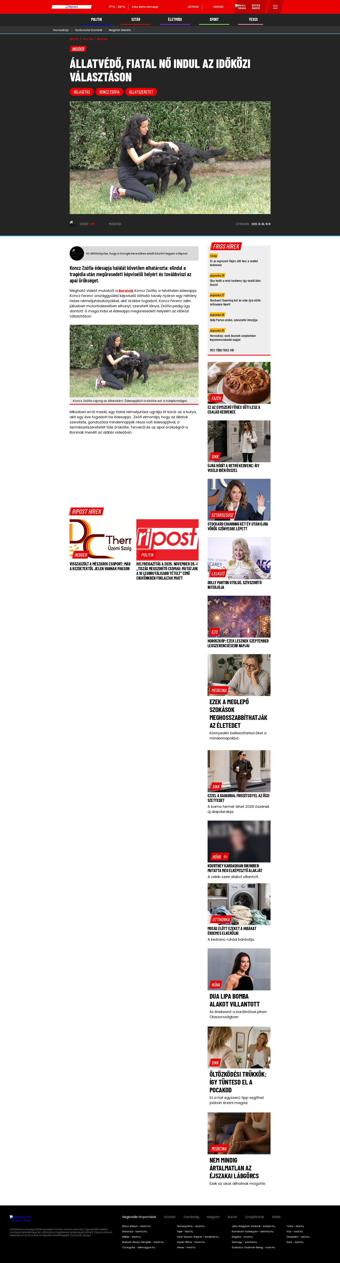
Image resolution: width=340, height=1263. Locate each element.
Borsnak (126, 290)
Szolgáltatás (254, 1217)
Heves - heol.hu (186, 1247)
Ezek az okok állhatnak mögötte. (238, 1183)
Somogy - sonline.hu (244, 1242)
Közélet (170, 1217)
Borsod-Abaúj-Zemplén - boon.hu (143, 1242)
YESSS (253, 19)
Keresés (218, 6)
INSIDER (102, 39)
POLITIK (96, 19)
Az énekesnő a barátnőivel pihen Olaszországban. (238, 1014)
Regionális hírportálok (139, 1217)
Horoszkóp (61, 30)
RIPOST (74, 39)
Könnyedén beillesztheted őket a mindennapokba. (238, 736)
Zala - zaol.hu (294, 1242)
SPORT (214, 19)
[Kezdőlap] (72, 7)
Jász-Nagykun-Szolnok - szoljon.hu (253, 1226)
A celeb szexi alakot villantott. (233, 876)
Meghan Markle (120, 30)
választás (82, 91)
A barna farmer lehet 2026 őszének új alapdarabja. (238, 809)
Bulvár (232, 1217)
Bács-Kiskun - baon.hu (136, 1226)
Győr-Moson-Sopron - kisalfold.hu (198, 1236)
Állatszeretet (141, 91)
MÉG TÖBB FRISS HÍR (222, 350)
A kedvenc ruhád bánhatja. (231, 939)
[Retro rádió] (239, 7)
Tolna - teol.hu (295, 1226)
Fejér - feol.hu (185, 1231)
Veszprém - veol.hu (298, 1236)
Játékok (193, 6)
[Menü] (275, 7)
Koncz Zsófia (109, 91)
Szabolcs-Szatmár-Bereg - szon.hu (253, 1247)
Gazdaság (191, 1217)
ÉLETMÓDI (175, 19)
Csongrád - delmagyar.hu (138, 1247)
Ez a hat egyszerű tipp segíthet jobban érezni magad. (237, 1100)
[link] (81, 555)
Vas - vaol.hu (294, 1231)
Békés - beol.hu (131, 1236)
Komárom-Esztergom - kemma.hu (253, 1231)
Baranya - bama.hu (134, 1231)
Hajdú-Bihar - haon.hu (191, 1242)
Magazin (213, 1217)
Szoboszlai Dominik (88, 30)
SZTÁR (135, 19)
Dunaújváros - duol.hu (190, 1226)
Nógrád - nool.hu (242, 1236)
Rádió (276, 1217)
